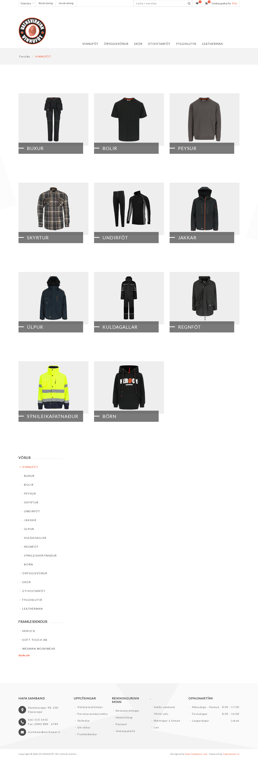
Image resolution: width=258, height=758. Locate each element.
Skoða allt (24, 655)
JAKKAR (187, 237)
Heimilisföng (124, 717)
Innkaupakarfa (125, 731)
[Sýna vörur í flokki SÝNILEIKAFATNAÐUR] (53, 387)
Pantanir (121, 724)
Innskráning (66, 3)
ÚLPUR (35, 327)
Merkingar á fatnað (167, 720)
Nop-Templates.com (196, 754)
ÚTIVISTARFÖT (33, 591)
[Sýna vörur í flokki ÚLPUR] (53, 298)
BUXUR (35, 148)
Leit (156, 727)
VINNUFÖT (30, 467)
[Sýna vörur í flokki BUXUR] (53, 119)
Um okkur (83, 727)
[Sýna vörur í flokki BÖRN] (129, 387)
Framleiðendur (87, 734)
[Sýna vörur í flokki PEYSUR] (204, 119)
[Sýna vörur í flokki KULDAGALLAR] (129, 298)
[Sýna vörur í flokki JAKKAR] (204, 209)
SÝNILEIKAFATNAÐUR (52, 416)
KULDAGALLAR (120, 327)
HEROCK (28, 630)
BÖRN (109, 416)
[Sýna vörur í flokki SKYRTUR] (53, 209)
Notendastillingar (128, 710)
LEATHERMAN (32, 608)
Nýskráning (46, 3)
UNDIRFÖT (115, 237)
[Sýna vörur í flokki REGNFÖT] (204, 298)
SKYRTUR (38, 237)
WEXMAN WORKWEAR (38, 648)
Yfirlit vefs (161, 713)
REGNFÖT (189, 327)
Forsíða (24, 56)
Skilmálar (83, 720)
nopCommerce (231, 754)
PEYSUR (187, 148)
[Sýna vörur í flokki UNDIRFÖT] (129, 209)
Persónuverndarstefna (92, 713)
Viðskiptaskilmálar (90, 707)
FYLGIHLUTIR (32, 599)
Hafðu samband (164, 707)
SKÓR (26, 582)
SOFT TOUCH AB (34, 639)
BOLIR (110, 148)
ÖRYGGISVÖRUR (34, 573)
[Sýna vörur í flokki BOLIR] (129, 119)
